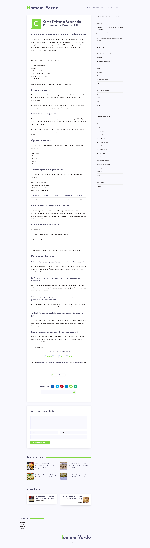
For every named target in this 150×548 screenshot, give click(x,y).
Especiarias (99, 87)
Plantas (98, 127)
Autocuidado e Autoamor (103, 61)
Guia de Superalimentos (103, 109)
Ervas (98, 83)
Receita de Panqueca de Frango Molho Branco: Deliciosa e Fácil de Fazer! (79, 466)
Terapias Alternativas (102, 182)
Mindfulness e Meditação (103, 116)
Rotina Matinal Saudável (103, 160)
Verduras (99, 186)
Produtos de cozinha (98, 7)
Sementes (99, 171)
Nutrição (99, 120)
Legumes (99, 112)
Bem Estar (99, 72)
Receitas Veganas (101, 153)
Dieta (98, 76)
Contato (117, 7)
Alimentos (99, 57)
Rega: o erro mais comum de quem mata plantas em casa (109, 39)
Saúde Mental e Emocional (103, 164)
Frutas (98, 101)
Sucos (98, 175)
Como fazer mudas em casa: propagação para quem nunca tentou (110, 28)
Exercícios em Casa (102, 94)
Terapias (99, 179)
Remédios (99, 157)
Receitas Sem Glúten (102, 149)
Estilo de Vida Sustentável (103, 90)
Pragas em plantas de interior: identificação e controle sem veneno (108, 17)
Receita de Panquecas (59, 374)
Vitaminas (99, 190)
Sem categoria (100, 168)
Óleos (98, 124)
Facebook (22, 522)
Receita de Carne (101, 138)
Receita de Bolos (101, 135)
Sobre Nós (109, 7)
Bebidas (99, 65)
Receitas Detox (100, 146)
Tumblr (22, 528)
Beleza (98, 68)
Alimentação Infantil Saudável (104, 54)
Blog (88, 7)
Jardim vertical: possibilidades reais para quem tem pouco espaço (109, 34)
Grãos (98, 105)
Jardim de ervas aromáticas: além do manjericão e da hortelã (110, 22)
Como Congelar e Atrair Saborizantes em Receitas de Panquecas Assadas (45, 466)
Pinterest (22, 526)
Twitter (22, 524)
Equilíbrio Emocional (102, 79)
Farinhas (99, 98)
